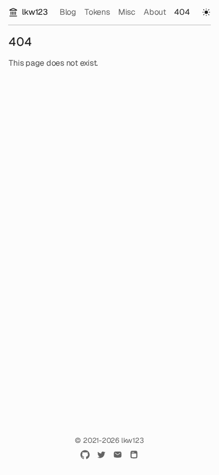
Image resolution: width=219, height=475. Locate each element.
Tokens (97, 12)
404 (181, 12)
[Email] (118, 454)
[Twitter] (101, 454)
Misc (126, 12)
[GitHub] (85, 454)
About (155, 12)
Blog (68, 12)
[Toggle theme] (206, 12)
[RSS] (134, 454)
